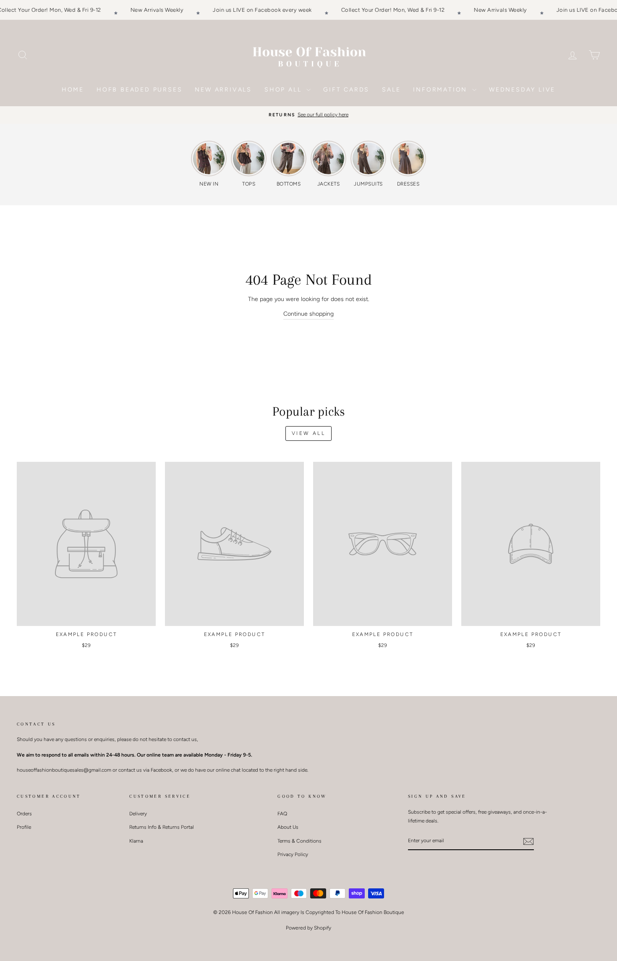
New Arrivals (223, 89)
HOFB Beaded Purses (139, 89)
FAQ (282, 814)
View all (309, 433)
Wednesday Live (522, 89)
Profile (24, 827)
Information (441, 89)
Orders (24, 814)
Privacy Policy (292, 854)
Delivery (138, 814)
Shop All (284, 89)
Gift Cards (346, 89)
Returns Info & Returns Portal (161, 827)
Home (73, 89)
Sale (391, 89)
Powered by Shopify (308, 928)
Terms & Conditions (299, 841)
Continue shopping (308, 313)
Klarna (136, 841)
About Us (287, 827)
